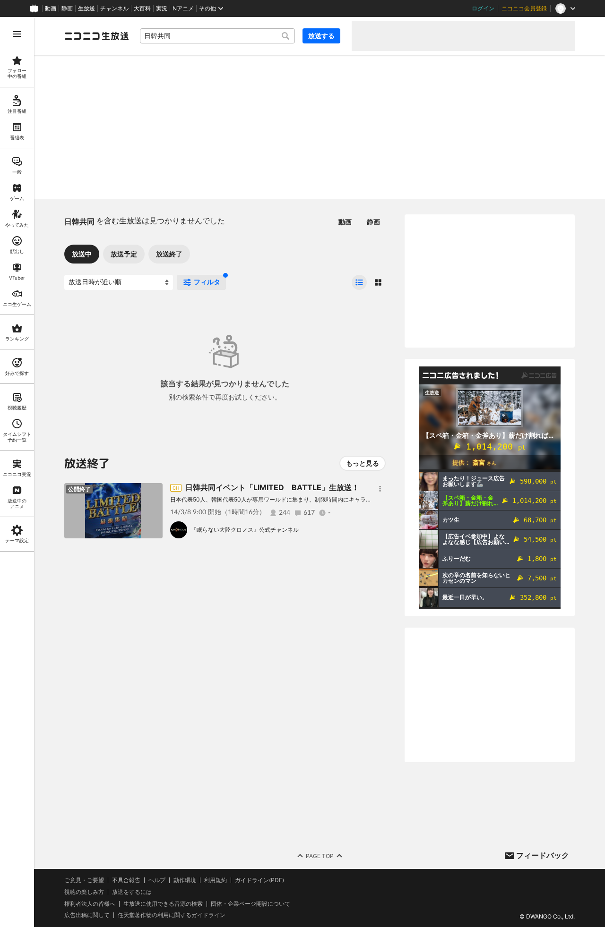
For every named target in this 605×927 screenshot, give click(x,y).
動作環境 (184, 880)
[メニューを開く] (17, 34)
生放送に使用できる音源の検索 (163, 904)
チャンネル (114, 8)
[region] (17, 472)
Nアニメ (183, 8)
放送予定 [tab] (124, 254)
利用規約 (215, 880)
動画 (50, 8)
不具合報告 (126, 880)
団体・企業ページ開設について (250, 904)
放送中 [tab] (82, 254)
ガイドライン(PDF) (259, 880)
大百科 (142, 8)
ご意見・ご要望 (84, 880)
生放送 (86, 8)
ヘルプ (156, 880)
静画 (67, 8)
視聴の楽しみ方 (84, 891)
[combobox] (217, 35)
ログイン (483, 8)
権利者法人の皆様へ (89, 903)
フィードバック (542, 855)
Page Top (320, 855)
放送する (321, 36)
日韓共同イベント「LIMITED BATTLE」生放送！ (272, 487)
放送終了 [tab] (169, 254)
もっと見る (362, 463)
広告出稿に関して (87, 914)
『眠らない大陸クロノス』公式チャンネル (245, 529)
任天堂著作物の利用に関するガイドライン (171, 915)
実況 (161, 8)
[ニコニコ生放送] (96, 36)
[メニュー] (380, 488)
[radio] (359, 282)
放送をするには (132, 892)
